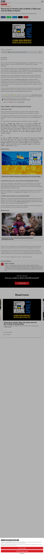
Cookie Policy (22, 553)
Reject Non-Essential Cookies (22, 551)
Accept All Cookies (22, 548)
